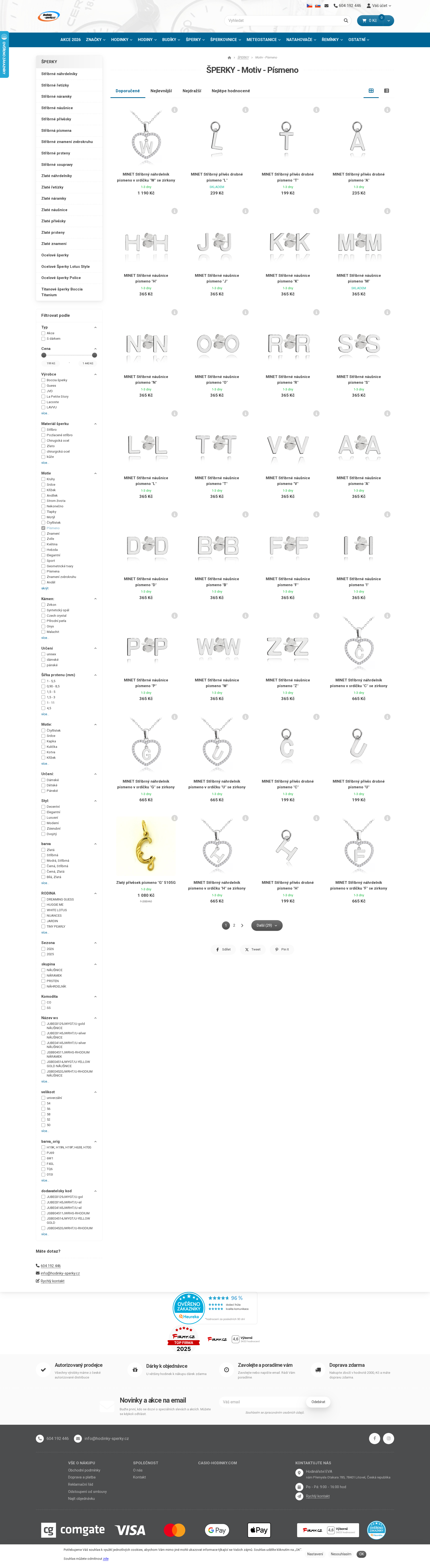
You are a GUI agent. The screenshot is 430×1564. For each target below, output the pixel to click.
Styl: (45, 801)
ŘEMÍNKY (330, 39)
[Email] (326, 5)
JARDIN (52, 921)
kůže (50, 457)
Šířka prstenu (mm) (58, 675)
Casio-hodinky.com (217, 1463)
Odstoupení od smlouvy (87, 1491)
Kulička (52, 747)
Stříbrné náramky (56, 96)
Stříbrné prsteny (55, 153)
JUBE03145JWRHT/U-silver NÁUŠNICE (66, 1035)
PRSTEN (53, 981)
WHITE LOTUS (57, 910)
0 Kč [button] (376, 20)
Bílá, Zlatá (54, 877)
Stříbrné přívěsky (56, 119)
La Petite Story (57, 396)
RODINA (48, 893)
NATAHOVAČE (299, 39)
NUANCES (54, 915)
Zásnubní (53, 828)
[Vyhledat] (346, 20)
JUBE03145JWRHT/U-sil (64, 1202)
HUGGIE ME (55, 904)
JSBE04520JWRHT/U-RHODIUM (70, 1228)
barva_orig (50, 1141)
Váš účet (379, 5)
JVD (50, 391)
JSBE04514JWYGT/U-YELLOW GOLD (68, 1221)
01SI (50, 1174)
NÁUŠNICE (54, 970)
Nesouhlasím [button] (341, 1554)
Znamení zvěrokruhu (61, 577)
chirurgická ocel (58, 451)
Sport (51, 561)
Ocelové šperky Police (61, 278)
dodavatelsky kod (56, 1191)
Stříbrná (52, 855)
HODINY (145, 39)
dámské (52, 660)
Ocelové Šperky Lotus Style (65, 266)
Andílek (52, 495)
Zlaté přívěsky (53, 221)
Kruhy (51, 479)
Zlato (51, 446)
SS (49, 1008)
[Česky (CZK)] (310, 5)
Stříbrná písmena (56, 130)
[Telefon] (40, 1439)
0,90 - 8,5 (53, 686)
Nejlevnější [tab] (161, 90)
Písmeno (53, 528)
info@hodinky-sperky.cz (60, 1273)
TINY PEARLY (56, 926)
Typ (44, 327)
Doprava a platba (82, 1477)
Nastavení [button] (315, 1554)
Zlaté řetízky (52, 187)
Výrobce (48, 374)
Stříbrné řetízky (55, 85)
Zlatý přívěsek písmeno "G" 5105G (146, 882)
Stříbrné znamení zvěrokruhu (67, 142)
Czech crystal (56, 615)
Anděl (51, 582)
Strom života (56, 501)
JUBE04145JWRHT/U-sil (64, 1208)
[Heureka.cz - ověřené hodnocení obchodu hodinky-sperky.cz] (215, 1307)
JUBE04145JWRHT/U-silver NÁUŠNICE (66, 1045)
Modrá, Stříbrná (58, 860)
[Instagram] (388, 1438)
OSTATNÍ (356, 39)
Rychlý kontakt (52, 1281)
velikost (48, 1092)
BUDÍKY (169, 39)
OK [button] (361, 1554)
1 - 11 (50, 703)
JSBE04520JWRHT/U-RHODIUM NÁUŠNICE (70, 1074)
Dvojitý (52, 834)
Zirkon (51, 605)
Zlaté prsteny (53, 232)
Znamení (53, 533)
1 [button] (227, 926)
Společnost (145, 1463)
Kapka (51, 741)
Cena (46, 348)
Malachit (53, 632)
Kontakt (139, 1477)
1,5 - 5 (51, 692)
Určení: (47, 774)
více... (45, 413)
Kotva (51, 752)
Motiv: (46, 724)
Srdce (51, 484)
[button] (388, 20)
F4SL (50, 1164)
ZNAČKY (94, 39)
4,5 (49, 708)
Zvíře (50, 539)
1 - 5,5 (51, 681)
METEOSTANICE (262, 39)
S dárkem (53, 338)
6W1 (50, 1158)
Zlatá (50, 850)
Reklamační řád (80, 1484)
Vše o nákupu (81, 1463)
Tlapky (51, 512)
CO (49, 1002)
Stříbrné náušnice (57, 108)
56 (48, 1109)
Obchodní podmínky (84, 1470)
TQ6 (50, 1169)
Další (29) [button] (264, 925)
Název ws (49, 1018)
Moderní (53, 823)
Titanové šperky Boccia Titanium (62, 292)
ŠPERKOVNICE (223, 39)
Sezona (48, 943)
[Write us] (299, 1496)
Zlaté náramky (53, 198)
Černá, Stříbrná (57, 866)
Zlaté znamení (53, 243)
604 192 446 (51, 1266)
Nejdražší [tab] (192, 90)
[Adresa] (299, 1473)
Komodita (49, 996)
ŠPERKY (197, 41)
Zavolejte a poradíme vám (265, 1365)
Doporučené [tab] (128, 90)
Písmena (53, 571)
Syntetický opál (58, 610)
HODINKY (119, 39)
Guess (51, 385)
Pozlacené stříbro (60, 435)
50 (48, 1125)
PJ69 (50, 1153)
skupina (48, 964)
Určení (47, 648)
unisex (51, 654)
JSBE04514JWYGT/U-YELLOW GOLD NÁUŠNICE (68, 1064)
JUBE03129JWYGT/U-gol (65, 1197)
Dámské (53, 780)
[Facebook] (374, 1438)
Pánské (52, 791)
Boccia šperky (57, 380)
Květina (52, 544)
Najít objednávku (81, 1498)
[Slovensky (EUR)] (318, 5)
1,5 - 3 (51, 697)
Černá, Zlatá (55, 871)
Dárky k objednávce (166, 1366)
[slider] (43, 355)
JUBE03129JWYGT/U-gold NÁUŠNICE (66, 1026)
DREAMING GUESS (60, 899)
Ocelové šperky (55, 255)
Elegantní (53, 555)
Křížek (51, 490)
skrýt (45, 588)
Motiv (46, 473)
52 (48, 1119)
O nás (138, 1470)
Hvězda (52, 550)
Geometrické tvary (60, 566)
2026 (50, 949)
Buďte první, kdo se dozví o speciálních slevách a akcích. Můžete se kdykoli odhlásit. (165, 1412)
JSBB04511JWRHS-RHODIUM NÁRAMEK (68, 1054)
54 (48, 1103)
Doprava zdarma (347, 1365)
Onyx (50, 626)
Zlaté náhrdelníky (56, 176)
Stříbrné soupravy (57, 164)
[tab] (371, 91)
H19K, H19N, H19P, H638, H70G (69, 1147)
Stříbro (52, 429)
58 (48, 1114)
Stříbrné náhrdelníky (59, 74)
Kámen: (47, 599)
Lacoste (53, 402)
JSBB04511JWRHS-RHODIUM (68, 1213)
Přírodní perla (56, 621)
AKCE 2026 (70, 39)
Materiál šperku (55, 424)
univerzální (54, 1098)
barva (46, 844)
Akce (50, 333)
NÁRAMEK (54, 975)
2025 (50, 954)
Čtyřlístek (54, 522)
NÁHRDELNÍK (56, 986)
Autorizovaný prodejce (78, 1365)
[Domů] (48, 16)
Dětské (52, 785)
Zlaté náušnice (54, 210)
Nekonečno (55, 506)
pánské (52, 665)
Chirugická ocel (58, 440)
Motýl (51, 517)
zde (105, 1559)
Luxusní (52, 817)
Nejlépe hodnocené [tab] (231, 90)
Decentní (53, 806)
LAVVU (52, 407)
